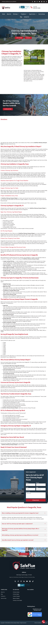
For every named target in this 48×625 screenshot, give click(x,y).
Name (27, 482)
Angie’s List (11, 577)
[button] (24, 513)
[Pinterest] (44, 2)
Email (27, 487)
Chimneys (15, 14)
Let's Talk (35, 6)
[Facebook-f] (18, 581)
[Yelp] (33, 2)
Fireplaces (23, 14)
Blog (21, 17)
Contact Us (26, 17)
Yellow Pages (21, 577)
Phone (37, 482)
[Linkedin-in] (24, 581)
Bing (34, 577)
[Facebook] (35, 2)
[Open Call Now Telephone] (43, 621)
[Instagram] (37, 2)
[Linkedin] (42, 2)
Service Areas (42, 14)
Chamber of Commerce (28, 577)
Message (28, 491)
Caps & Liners (32, 14)
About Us (9, 14)
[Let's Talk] (31, 7)
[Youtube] (39, 2)
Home (3, 14)
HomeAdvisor (16, 577)
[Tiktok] (46, 2)
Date (37, 487)
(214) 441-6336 (36, 8)
